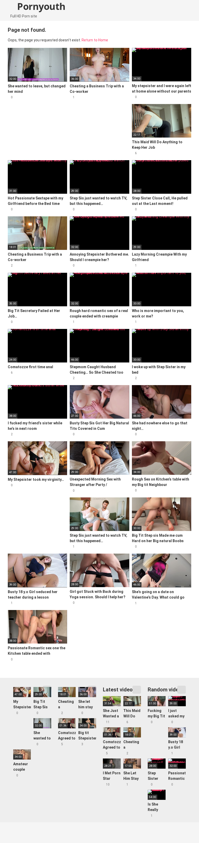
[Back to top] (182, 827)
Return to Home (95, 40)
